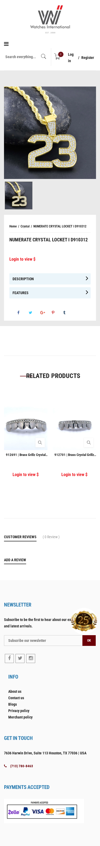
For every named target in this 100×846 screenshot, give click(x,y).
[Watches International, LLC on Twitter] (20, 658)
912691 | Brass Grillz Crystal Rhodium (26, 455)
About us (14, 691)
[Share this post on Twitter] (34, 312)
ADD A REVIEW (15, 560)
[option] (50, 133)
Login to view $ (22, 259)
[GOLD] (19, 195)
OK (89, 640)
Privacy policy (18, 711)
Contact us (16, 698)
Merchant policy (20, 717)
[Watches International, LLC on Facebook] (9, 658)
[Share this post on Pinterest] (57, 312)
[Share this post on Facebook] (22, 312)
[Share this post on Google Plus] (45, 312)
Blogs (12, 704)
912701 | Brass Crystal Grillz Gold (74, 455)
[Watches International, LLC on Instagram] (30, 658)
